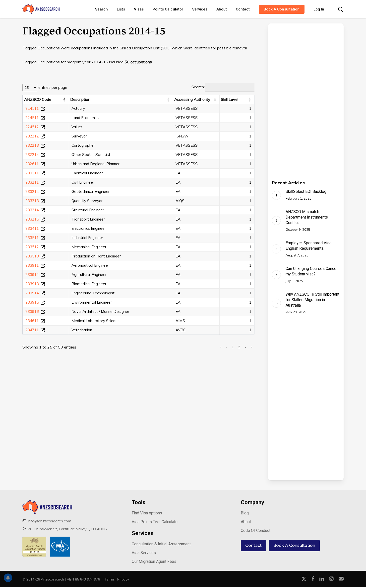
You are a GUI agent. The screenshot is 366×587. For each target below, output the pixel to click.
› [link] (245, 347)
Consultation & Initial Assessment (161, 544)
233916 (32, 311)
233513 (32, 256)
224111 (32, 108)
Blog (245, 513)
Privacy (123, 579)
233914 (32, 293)
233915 (32, 302)
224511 (32, 117)
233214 (32, 210)
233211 (32, 182)
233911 (32, 265)
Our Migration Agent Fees (154, 561)
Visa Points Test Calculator (155, 521)
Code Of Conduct (255, 530)
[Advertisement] (302, 98)
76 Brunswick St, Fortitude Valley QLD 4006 (67, 528)
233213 (32, 200)
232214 (32, 154)
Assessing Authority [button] (192, 99)
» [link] (251, 347)
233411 (32, 228)
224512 (32, 126)
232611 (32, 163)
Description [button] (80, 99)
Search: (198, 86)
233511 (32, 237)
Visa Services (144, 552)
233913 (32, 283)
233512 (32, 246)
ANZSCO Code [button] (37, 99)
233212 (32, 191)
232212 (32, 136)
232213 (32, 145)
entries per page (52, 87)
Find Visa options (147, 513)
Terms (110, 579)
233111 (32, 173)
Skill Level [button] (229, 99)
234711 (32, 330)
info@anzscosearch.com (49, 520)
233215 (32, 219)
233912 (32, 274)
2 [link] (239, 347)
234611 (32, 320)
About (246, 521)
